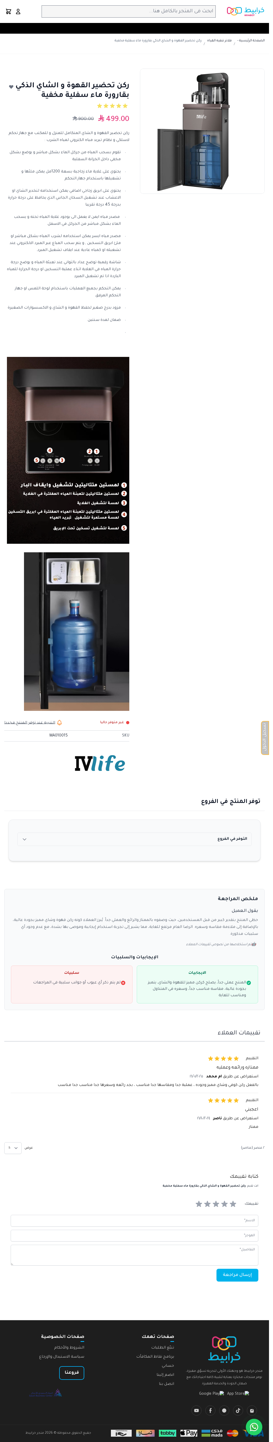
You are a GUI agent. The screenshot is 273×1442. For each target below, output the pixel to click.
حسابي (168, 1366)
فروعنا (72, 1372)
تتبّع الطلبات (162, 1348)
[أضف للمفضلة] (11, 87)
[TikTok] (238, 1410)
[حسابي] (18, 11)
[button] (113, 106)
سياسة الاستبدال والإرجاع (61, 1357)
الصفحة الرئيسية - (251, 41)
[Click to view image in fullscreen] (202, 131)
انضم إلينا (165, 1375)
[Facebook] (210, 1410)
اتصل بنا (166, 1384)
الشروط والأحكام (69, 1348)
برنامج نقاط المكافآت (155, 1357)
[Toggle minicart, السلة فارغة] (8, 11)
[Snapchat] (224, 1410)
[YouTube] (196, 1410)
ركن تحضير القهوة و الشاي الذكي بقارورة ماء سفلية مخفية (158, 41)
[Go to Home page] (245, 12)
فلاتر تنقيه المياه (219, 41)
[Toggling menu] (263, 28)
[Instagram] (252, 1410)
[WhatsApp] (254, 1427)
